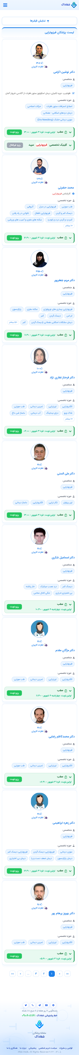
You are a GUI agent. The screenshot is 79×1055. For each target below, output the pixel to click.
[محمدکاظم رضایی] (39, 716)
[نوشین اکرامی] (39, 51)
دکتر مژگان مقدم (65, 650)
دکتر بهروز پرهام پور (63, 913)
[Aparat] (53, 1005)
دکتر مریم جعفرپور (64, 280)
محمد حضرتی (66, 187)
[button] (39, 132)
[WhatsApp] (32, 1005)
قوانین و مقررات (65, 1048)
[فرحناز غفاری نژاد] (39, 357)
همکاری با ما (12, 1048)
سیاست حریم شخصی (48, 1048)
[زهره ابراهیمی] (39, 802)
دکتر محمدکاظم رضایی (62, 736)
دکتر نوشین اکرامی (64, 72)
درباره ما (23, 1048)
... (28, 974)
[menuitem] (67, 974)
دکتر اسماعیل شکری (63, 557)
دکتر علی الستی (66, 473)
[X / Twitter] (26, 1005)
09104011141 (28, 1015)
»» (12, 974)
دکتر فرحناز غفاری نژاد (62, 377)
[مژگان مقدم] (39, 630)
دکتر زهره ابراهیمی (64, 823)
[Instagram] (46, 1005)
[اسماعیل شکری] (39, 537)
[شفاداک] (74, 5)
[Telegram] (39, 1005)
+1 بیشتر (69, 225)
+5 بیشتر (13, 322)
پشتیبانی (32, 1048)
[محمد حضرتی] (39, 167)
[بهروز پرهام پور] (39, 893)
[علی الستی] (39, 453)
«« (67, 974)
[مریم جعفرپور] (39, 260)
